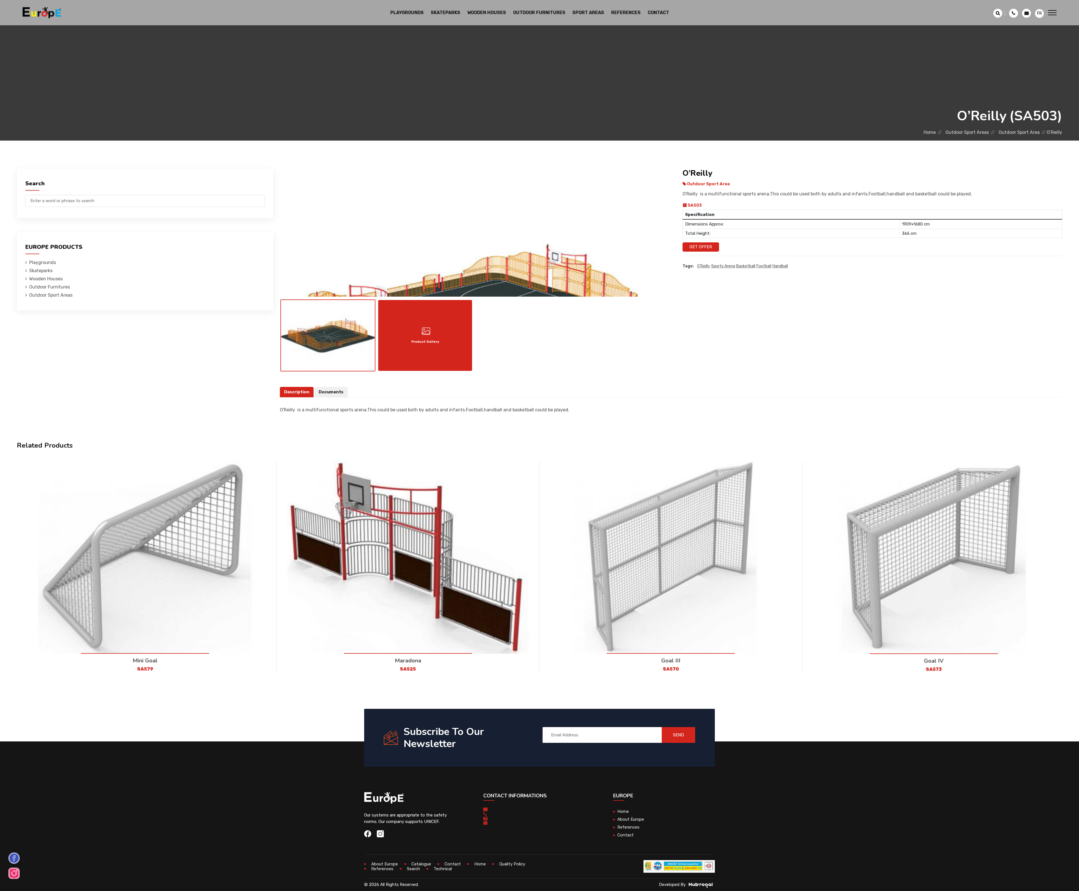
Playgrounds (42, 262)
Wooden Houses (46, 278)
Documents (331, 391)
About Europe (630, 819)
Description (296, 391)
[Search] (261, 198)
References (626, 12)
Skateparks (41, 270)
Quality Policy (512, 864)
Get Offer (701, 246)
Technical (443, 868)
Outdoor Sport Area (1019, 132)
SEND (678, 734)
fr (1039, 13)
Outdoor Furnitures (49, 287)
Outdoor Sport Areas (967, 132)
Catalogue (421, 864)
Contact (658, 12)
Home (930, 132)
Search (413, 868)
